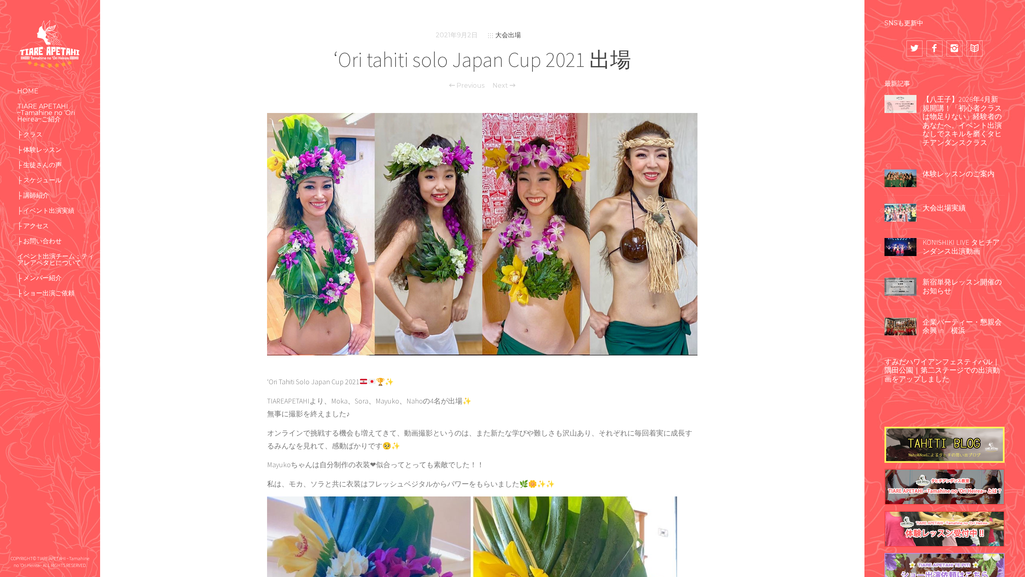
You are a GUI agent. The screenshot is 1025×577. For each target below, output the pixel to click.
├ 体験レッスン (39, 149)
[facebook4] (935, 48)
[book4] (975, 48)
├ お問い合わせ (39, 241)
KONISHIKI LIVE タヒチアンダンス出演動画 (961, 247)
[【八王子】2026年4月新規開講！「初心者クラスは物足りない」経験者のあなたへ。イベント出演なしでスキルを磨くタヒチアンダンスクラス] (900, 103)
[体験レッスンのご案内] (900, 178)
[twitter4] (914, 48)
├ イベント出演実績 (45, 210)
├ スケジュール (39, 180)
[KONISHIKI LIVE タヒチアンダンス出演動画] (900, 246)
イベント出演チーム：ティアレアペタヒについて (55, 259)
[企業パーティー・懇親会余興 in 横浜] (900, 326)
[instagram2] (955, 48)
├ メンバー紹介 (39, 278)
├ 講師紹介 (33, 195)
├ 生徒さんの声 (39, 165)
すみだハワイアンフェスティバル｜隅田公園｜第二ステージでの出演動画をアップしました (942, 370)
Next (501, 86)
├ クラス (29, 134)
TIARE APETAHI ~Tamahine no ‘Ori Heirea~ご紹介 (46, 113)
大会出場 (508, 35)
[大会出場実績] (900, 212)
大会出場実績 (944, 207)
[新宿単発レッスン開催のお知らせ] (900, 286)
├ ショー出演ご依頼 (45, 293)
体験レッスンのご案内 (958, 173)
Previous (469, 86)
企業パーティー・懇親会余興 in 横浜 (962, 326)
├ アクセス (33, 226)
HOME (27, 91)
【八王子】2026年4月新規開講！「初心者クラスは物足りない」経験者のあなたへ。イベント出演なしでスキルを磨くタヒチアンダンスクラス (962, 121)
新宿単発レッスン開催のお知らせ (962, 286)
